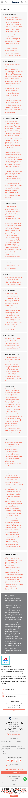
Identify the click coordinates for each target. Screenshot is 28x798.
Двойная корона (9, 220)
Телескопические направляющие (13, 105)
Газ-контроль (15, 218)
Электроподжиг (9, 252)
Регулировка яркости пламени (12, 426)
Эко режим (12, 112)
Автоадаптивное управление (12, 477)
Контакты (19, 746)
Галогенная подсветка (10, 265)
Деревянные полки (15, 610)
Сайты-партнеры (21, 748)
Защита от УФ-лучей (10, 615)
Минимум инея (15, 633)
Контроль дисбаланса (10, 159)
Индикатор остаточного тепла (13, 223)
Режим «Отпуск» (9, 634)
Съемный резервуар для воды (12, 347)
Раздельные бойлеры (14, 343)
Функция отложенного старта (12, 282)
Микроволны (18, 91)
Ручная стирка (8, 175)
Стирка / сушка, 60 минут (11, 185)
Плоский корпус (9, 36)
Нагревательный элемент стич (13, 409)
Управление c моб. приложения (13, 430)
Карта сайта (14, 780)
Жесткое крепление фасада (12, 493)
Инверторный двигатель (11, 121)
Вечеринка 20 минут (15, 487)
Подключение (4, 743)
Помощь (19, 741)
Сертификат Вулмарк (10, 178)
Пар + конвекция (9, 93)
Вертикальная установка (11, 296)
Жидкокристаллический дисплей (13, 614)
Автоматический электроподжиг (13, 442)
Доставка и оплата (6, 741)
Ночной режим (16, 317)
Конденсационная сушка (11, 574)
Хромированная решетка (11, 463)
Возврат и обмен (5, 750)
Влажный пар (14, 69)
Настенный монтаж (10, 315)
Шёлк (18, 192)
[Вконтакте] (8, 760)
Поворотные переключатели (12, 237)
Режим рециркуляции (10, 268)
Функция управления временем (13, 284)
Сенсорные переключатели (12, 242)
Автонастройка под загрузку (12, 128)
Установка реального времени (12, 327)
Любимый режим (14, 508)
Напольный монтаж (17, 314)
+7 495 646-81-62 (14, 723)
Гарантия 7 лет (9, 26)
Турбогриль (13, 109)
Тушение (19, 109)
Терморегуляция (9, 650)
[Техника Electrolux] (14, 2)
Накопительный (18, 34)
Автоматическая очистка (11, 293)
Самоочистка (8, 529)
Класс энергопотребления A (12, 449)
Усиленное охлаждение (11, 326)
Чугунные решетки (14, 251)
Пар (10, 166)
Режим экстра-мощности (11, 475)
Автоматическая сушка (11, 125)
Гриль (10, 73)
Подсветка (8, 341)
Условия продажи (14, 778)
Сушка (18, 187)
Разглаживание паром (14, 173)
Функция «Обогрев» (10, 329)
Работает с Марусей (15, 420)
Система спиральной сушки (12, 579)
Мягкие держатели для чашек (12, 511)
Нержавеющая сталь (15, 232)
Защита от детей (9, 78)
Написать (14, 710)
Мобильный (8, 314)
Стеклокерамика (9, 245)
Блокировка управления (11, 214)
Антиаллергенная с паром (11, 131)
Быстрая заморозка (16, 605)
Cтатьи (3, 751)
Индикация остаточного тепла (13, 225)
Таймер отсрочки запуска (11, 534)
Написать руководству (14, 772)
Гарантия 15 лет (14, 22)
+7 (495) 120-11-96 (14, 706)
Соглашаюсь (14, 795)
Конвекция (8, 451)
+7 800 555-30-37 (14, 729)
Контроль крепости (15, 338)
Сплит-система (9, 322)
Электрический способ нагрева (13, 55)
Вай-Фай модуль (9, 389)
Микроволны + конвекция (15, 368)
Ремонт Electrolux (5, 748)
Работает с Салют (9, 421)
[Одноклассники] (16, 760)
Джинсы (7, 143)
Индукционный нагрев (10, 227)
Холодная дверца (9, 110)
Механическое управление (11, 364)
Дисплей (15, 26)
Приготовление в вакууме (11, 239)
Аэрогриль (8, 66)
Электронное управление (11, 348)
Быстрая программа (14, 558)
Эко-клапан (12, 195)
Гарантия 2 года (9, 24)
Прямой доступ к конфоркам (12, 240)
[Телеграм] (20, 760)
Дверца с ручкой (13, 357)
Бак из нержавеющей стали (12, 17)
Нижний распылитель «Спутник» (13, 513)
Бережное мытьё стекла (11, 484)
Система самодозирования (12, 183)
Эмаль (12, 254)
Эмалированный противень (12, 465)
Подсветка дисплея (10, 319)
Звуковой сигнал (9, 563)
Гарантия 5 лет (17, 24)
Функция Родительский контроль (13, 432)
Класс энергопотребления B (14, 505)
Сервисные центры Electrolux (8, 746)
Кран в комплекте (14, 31)
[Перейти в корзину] (26, 2)
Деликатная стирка (14, 142)
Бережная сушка (9, 557)
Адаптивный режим (17, 482)
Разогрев (7, 373)
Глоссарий (3, 753)
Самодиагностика (17, 320)
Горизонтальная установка (12, 298)
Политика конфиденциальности (14, 776)
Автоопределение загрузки (12, 130)
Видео (18, 744)
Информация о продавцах (13, 793)
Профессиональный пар (14, 102)
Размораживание (9, 104)
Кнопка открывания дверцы (12, 362)
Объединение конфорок (11, 233)
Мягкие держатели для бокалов (13, 510)
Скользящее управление (11, 244)
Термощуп (7, 107)
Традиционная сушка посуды (12, 536)
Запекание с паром (17, 76)
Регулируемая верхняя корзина (13, 525)
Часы (20, 463)
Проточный (12, 40)
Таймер (12, 46)
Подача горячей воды (10, 340)
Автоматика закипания (11, 206)
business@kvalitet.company (14, 769)
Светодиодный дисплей (11, 176)
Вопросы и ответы (21, 743)
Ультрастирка (8, 190)
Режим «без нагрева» (10, 428)
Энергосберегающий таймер (12, 256)
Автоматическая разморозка (12, 295)
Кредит (3, 744)
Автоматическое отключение (12, 64)
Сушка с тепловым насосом (12, 581)
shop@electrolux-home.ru (14, 766)
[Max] (12, 760)
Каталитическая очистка (11, 81)
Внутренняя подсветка (11, 71)
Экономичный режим (15, 53)
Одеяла (11, 162)
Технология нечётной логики (12, 188)
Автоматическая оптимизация (12, 123)
